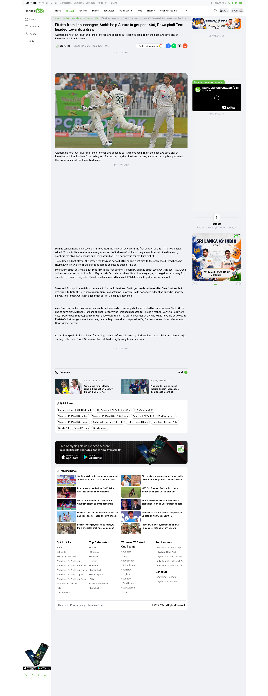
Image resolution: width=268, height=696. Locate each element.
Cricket (66, 18)
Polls (31, 41)
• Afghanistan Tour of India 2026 (169, 556)
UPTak (54, 3)
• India (124, 556)
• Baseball (94, 588)
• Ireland (125, 592)
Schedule (34, 26)
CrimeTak (79, 3)
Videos (32, 34)
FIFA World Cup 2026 (66, 556)
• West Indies (127, 583)
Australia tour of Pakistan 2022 (84, 18)
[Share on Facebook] (168, 45)
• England (125, 574)
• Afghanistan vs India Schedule (166, 581)
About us (63, 605)
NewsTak (43, 3)
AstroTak (102, 3)
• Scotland (126, 578)
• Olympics (94, 552)
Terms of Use (95, 605)
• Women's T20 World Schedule (166, 577)
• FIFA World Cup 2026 (166, 552)
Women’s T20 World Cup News (72, 579)
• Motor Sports (96, 574)
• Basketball (95, 570)
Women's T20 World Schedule (71, 565)
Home (32, 19)
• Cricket (93, 547)
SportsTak (30, 3)
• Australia (126, 551)
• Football (93, 556)
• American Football (98, 583)
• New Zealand (128, 587)
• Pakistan (126, 569)
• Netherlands (128, 565)
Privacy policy (77, 605)
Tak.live (113, 3)
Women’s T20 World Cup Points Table (72, 574)
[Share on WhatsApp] (173, 45)
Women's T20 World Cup (68, 561)
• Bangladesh (127, 560)
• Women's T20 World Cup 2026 (168, 547)
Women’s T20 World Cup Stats (72, 570)
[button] (58, 11)
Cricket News (63, 592)
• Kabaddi (93, 565)
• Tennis (93, 561)
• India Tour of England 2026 (169, 561)
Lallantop (90, 3)
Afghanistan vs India (67, 583)
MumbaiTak (65, 3)
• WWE (92, 579)
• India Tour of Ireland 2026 (169, 565)
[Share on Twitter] (179, 45)
